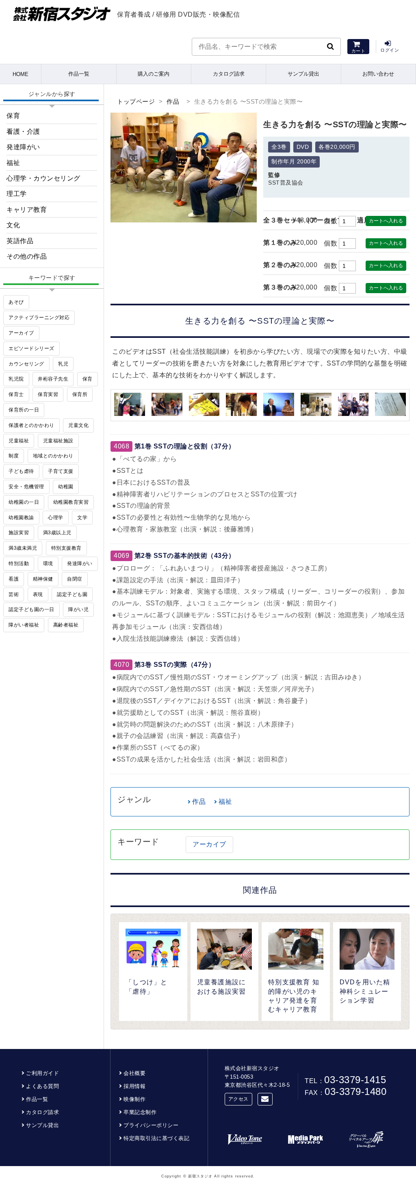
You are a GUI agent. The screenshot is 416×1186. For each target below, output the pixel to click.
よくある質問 (42, 1086)
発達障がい (23, 147)
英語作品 (19, 240)
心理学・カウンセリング (43, 178)
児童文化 (78, 425)
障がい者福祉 (24, 625)
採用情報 (134, 1086)
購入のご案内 (153, 74)
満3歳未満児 (23, 548)
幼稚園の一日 (24, 502)
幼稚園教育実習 (71, 502)
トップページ (136, 101)
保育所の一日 (24, 410)
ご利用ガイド (42, 1073)
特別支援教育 (66, 548)
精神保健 (43, 579)
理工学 (16, 193)
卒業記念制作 (140, 1112)
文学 (82, 517)
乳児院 (16, 379)
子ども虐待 (21, 471)
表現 (38, 594)
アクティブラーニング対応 (39, 317)
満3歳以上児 (57, 532)
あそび (16, 302)
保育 (13, 115)
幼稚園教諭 (21, 517)
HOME (20, 74)
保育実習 (48, 394)
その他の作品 (26, 256)
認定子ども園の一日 (31, 609)
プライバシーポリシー (151, 1125)
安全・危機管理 (26, 487)
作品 (173, 101)
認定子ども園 (72, 594)
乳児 (63, 364)
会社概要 (134, 1073)
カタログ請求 (229, 74)
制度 (14, 456)
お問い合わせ (378, 74)
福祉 (225, 801)
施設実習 (19, 532)
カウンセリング (26, 364)
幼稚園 (66, 487)
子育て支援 (61, 471)
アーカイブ (209, 844)
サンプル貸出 (303, 74)
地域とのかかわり (53, 456)
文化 (13, 225)
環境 (48, 563)
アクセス (238, 1099)
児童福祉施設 (58, 441)
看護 (14, 579)
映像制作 (134, 1099)
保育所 (80, 394)
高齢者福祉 (66, 625)
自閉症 (74, 579)
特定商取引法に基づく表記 (156, 1138)
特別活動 (19, 563)
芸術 (14, 594)
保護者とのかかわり (31, 425)
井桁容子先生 (53, 379)
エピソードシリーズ (31, 348)
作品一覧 (78, 74)
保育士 (16, 394)
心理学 (55, 517)
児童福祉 (19, 441)
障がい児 (78, 609)
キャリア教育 (26, 209)
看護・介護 (23, 131)
